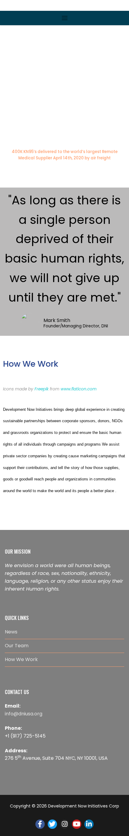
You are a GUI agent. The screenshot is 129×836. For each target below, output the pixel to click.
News (11, 631)
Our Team (16, 645)
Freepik (41, 389)
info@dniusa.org (23, 713)
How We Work (21, 659)
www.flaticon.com (79, 389)
